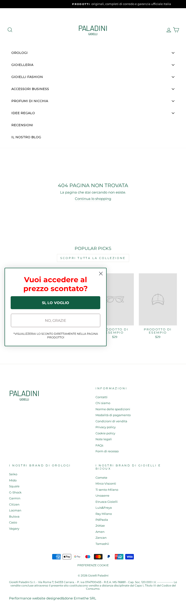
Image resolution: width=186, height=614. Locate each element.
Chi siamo (102, 403)
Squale (14, 486)
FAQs (99, 445)
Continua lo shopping (93, 199)
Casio (13, 522)
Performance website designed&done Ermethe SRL (52, 598)
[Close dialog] (101, 274)
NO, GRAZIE (55, 320)
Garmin (14, 498)
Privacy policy (105, 427)
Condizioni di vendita (111, 421)
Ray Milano (103, 514)
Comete (101, 477)
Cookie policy (105, 433)
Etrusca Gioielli (106, 501)
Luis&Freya (103, 507)
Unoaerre (102, 495)
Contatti (101, 397)
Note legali (103, 439)
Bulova (14, 516)
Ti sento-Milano (106, 489)
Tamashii (102, 544)
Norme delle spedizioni (112, 409)
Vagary (14, 528)
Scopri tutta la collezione (93, 258)
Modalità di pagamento (113, 415)
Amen (100, 531)
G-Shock (15, 492)
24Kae (100, 525)
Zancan (101, 537)
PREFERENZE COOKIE (93, 565)
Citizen (14, 504)
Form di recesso (107, 451)
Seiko (13, 474)
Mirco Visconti (105, 483)
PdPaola (101, 519)
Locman (15, 510)
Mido (13, 480)
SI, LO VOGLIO (55, 302)
